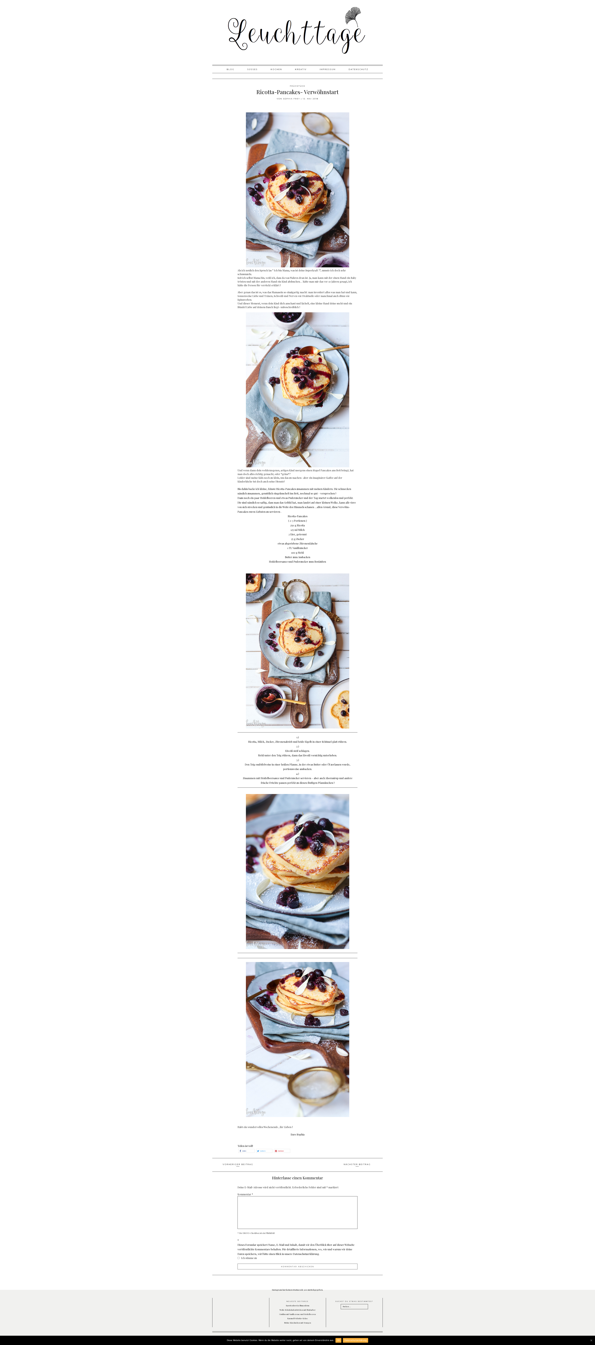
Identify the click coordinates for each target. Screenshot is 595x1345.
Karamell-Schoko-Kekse (297, 1318)
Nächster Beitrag (357, 1164)
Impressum (328, 69)
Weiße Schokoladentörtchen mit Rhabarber (297, 1310)
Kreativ (301, 69)
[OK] (591, 1340)
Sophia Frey (291, 99)
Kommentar (245, 1194)
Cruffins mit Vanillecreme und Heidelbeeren (297, 1314)
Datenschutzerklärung (355, 1340)
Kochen (276, 69)
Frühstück (297, 86)
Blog (230, 69)
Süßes (252, 69)
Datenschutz (358, 69)
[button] (246, 1151)
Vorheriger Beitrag (238, 1164)
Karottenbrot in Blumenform (297, 1305)
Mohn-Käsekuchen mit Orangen (297, 1322)
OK (338, 1340)
